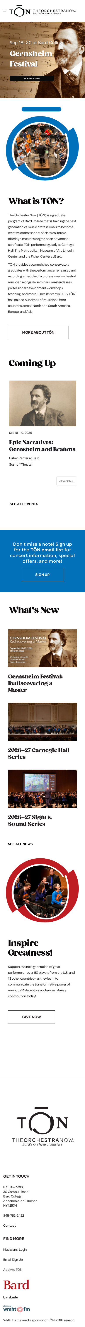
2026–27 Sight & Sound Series (30, 820)
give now (31, 1017)
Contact (9, 1225)
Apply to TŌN (12, 1269)
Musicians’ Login (15, 1249)
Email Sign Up (13, 1259)
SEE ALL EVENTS (24, 503)
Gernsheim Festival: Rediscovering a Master (35, 683)
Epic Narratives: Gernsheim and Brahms (42, 446)
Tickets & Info (32, 78)
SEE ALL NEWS (20, 843)
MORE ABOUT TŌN (38, 332)
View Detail (66, 481)
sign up (42, 574)
